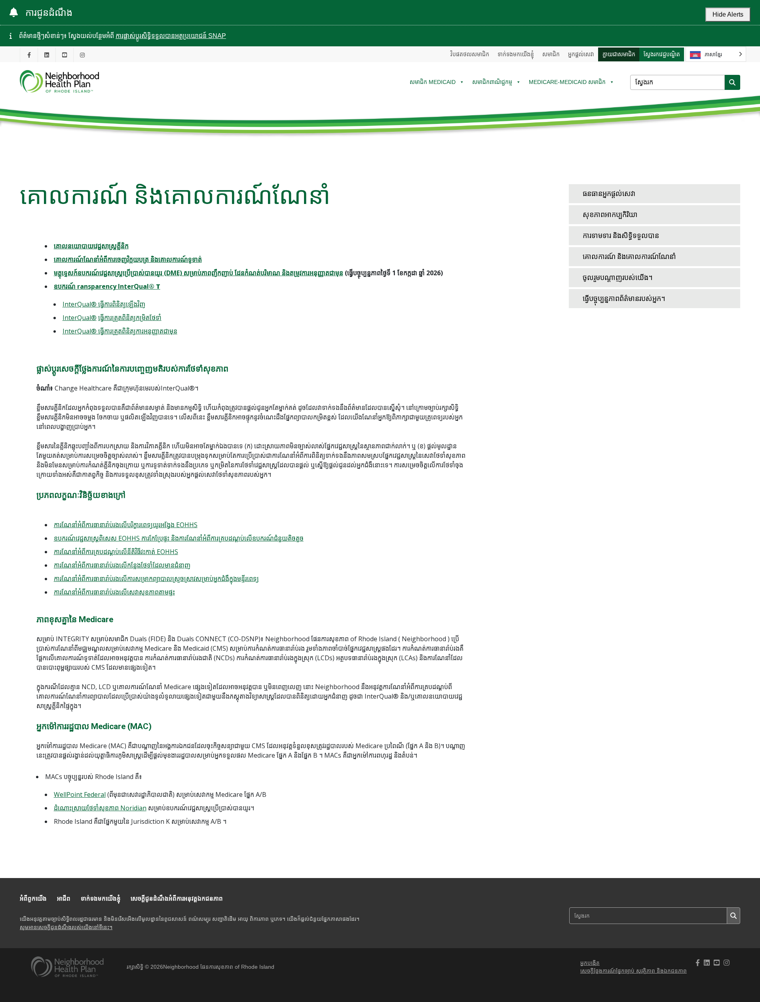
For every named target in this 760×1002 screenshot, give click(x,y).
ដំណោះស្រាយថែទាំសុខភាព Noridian (100, 808)
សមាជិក (551, 54)
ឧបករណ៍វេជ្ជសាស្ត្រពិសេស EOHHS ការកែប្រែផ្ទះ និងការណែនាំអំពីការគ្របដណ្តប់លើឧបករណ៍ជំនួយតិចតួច (179, 538)
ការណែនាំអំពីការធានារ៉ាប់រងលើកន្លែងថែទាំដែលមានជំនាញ (122, 565)
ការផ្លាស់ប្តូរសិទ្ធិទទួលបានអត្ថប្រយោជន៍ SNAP (171, 35)
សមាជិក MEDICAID (433, 82)
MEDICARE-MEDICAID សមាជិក (567, 82)
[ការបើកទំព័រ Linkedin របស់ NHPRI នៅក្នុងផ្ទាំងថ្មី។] (46, 55)
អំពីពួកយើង (33, 898)
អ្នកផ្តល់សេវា (581, 54)
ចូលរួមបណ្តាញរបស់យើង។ (618, 277)
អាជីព (63, 898)
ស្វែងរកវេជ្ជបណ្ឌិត (662, 54)
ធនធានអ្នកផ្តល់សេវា (609, 193)
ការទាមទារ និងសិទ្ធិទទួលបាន (621, 235)
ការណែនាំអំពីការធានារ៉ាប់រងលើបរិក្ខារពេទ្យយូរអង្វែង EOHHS (126, 524)
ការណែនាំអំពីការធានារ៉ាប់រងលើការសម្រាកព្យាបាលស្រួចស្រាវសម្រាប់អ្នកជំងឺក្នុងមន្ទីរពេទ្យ (156, 578)
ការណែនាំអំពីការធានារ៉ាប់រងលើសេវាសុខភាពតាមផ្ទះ (114, 592)
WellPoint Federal (80, 794)
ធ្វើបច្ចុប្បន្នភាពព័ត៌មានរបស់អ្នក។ (624, 298)
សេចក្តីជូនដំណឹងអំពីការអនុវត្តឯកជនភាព (177, 898)
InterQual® (80, 317)
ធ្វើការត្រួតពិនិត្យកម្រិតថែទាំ (130, 317)
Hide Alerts (727, 14)
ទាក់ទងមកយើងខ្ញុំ (516, 54)
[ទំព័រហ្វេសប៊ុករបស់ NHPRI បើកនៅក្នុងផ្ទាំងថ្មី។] (29, 55)
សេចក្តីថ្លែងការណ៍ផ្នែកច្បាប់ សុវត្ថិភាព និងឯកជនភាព (633, 971)
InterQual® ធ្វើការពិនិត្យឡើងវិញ (104, 304)
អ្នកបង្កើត (590, 963)
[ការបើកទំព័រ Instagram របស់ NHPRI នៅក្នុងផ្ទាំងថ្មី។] (82, 55)
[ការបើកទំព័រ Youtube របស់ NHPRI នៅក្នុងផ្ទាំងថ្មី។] (64, 55)
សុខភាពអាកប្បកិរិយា (610, 214)
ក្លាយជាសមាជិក (618, 54)
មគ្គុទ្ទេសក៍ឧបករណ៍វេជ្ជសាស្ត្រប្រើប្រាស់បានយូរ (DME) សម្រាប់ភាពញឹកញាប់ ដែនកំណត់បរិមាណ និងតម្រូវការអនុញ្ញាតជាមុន (198, 273)
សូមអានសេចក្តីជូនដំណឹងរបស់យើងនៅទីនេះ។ (66, 927)
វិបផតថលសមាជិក (469, 54)
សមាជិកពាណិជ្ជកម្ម (492, 82)
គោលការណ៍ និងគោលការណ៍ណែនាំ (629, 256)
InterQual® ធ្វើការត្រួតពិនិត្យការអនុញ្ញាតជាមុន (120, 331)
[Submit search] (732, 82)
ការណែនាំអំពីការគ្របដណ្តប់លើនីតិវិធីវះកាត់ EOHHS (116, 551)
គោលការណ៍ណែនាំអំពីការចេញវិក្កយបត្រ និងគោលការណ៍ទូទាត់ (128, 259)
